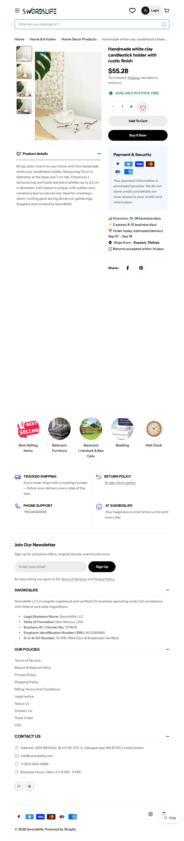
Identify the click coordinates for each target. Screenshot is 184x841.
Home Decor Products (78, 39)
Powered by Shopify (60, 829)
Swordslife (35, 829)
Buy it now (137, 135)
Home (19, 39)
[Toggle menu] (17, 10)
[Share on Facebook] (127, 268)
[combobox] (92, 24)
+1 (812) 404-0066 (34, 764)
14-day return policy (120, 483)
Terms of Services (74, 579)
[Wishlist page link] (132, 10)
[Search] (164, 24)
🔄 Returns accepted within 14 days (136, 249)
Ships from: (137, 242)
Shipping (133, 77)
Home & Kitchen (43, 39)
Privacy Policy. (104, 579)
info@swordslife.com (36, 756)
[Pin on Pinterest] (141, 268)
